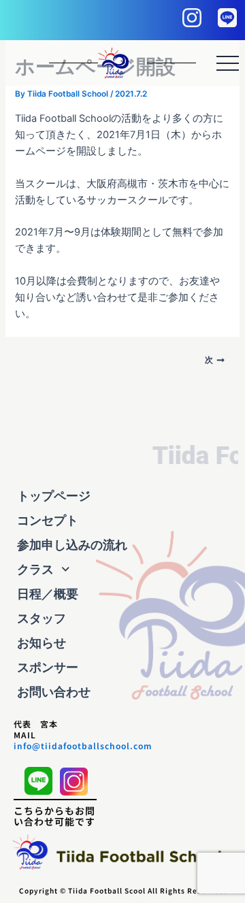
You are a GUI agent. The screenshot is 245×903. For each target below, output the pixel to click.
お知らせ (41, 643)
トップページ (54, 496)
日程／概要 (47, 594)
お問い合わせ (54, 692)
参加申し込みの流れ (72, 545)
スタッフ (41, 618)
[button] (122, 569)
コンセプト (47, 520)
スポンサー (47, 667)
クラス (35, 569)
